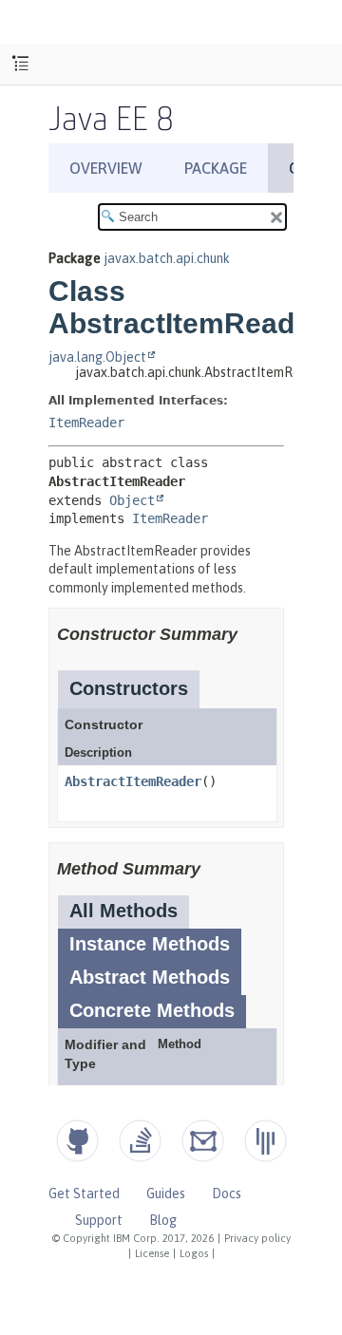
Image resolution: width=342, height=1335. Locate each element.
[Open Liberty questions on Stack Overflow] (140, 1140)
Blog (163, 1220)
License (152, 1253)
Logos (194, 1253)
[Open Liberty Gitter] (265, 1140)
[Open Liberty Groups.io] (202, 1140)
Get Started (84, 1193)
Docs (226, 1193)
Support (99, 1220)
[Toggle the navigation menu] (20, 64)
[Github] (77, 1140)
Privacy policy (257, 1238)
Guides (165, 1193)
